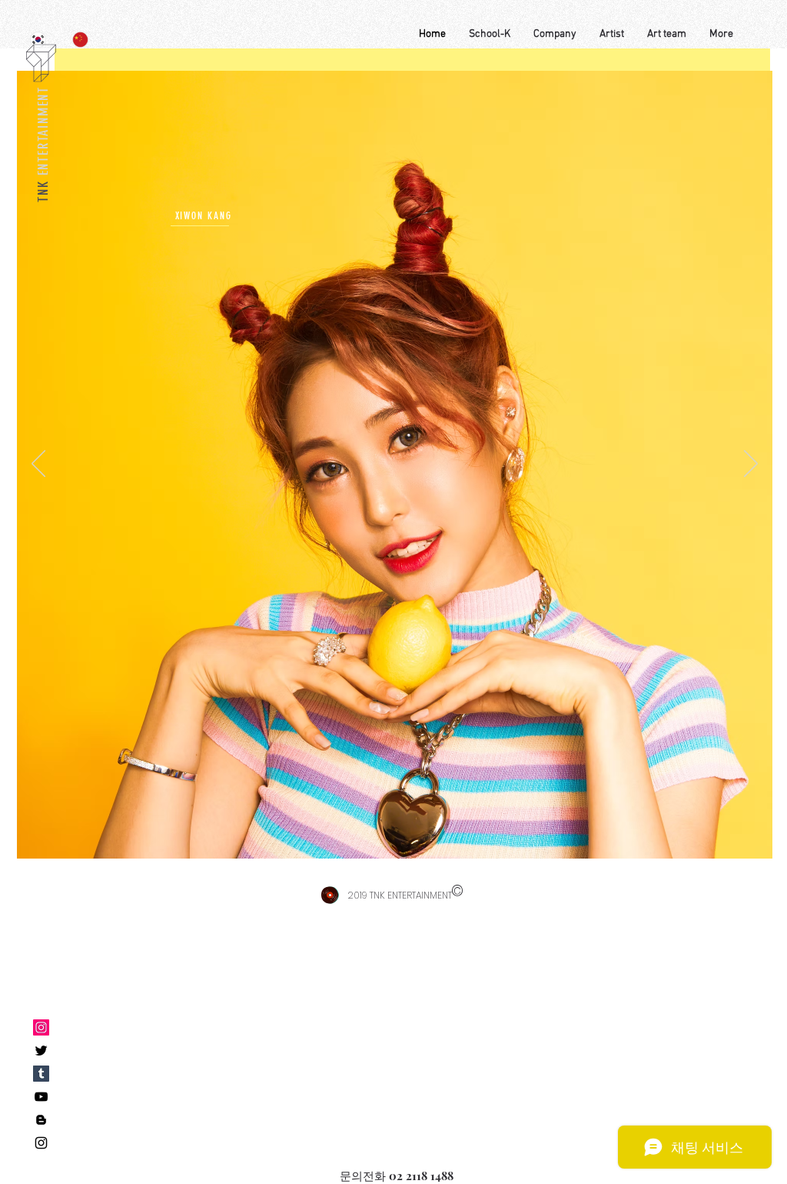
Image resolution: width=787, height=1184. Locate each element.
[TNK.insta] (41, 1027)
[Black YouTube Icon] (41, 1097)
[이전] (38, 464)
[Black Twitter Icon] (41, 1050)
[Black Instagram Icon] (41, 1143)
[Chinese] (80, 39)
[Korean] (38, 39)
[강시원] (41, 1074)
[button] (555, 34)
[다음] (751, 464)
